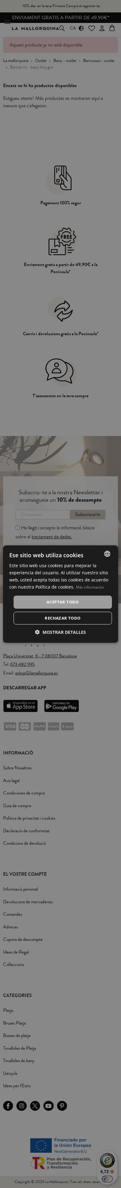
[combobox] (107, 553)
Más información (90, 587)
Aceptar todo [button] (63, 602)
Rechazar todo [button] (62, 618)
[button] (60, 632)
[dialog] (60, 594)
